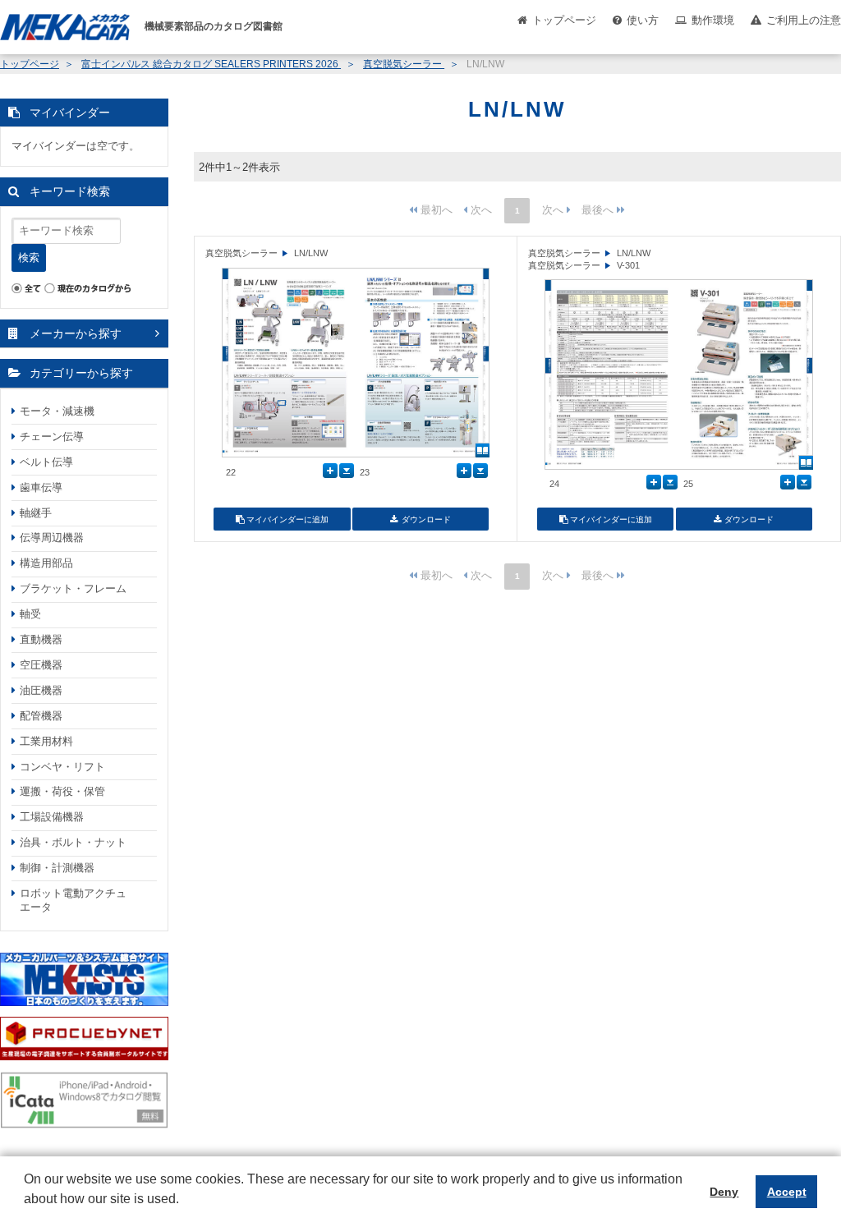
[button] (26, 1211)
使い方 (643, 20)
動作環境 (713, 20)
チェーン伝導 (52, 436)
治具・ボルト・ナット (73, 842)
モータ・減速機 (57, 411)
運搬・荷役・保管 (62, 791)
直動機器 (41, 639)
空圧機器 (41, 665)
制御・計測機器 (57, 868)
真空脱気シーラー (403, 64)
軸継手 (36, 513)
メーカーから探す (76, 333)
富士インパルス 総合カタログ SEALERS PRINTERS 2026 (211, 64)
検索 (28, 257)
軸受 (30, 614)
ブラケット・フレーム (73, 588)
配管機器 (41, 716)
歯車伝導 (41, 487)
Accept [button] (787, 1191)
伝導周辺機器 (52, 537)
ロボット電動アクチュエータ (73, 900)
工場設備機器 (52, 817)
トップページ (564, 20)
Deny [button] (724, 1191)
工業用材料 (46, 741)
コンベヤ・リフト (62, 767)
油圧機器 (41, 690)
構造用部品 (46, 563)
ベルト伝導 (46, 462)
